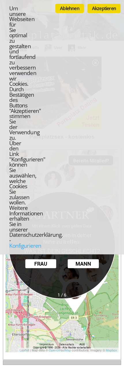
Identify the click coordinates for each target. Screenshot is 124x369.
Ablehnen (69, 8)
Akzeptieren (104, 8)
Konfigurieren (25, 245)
